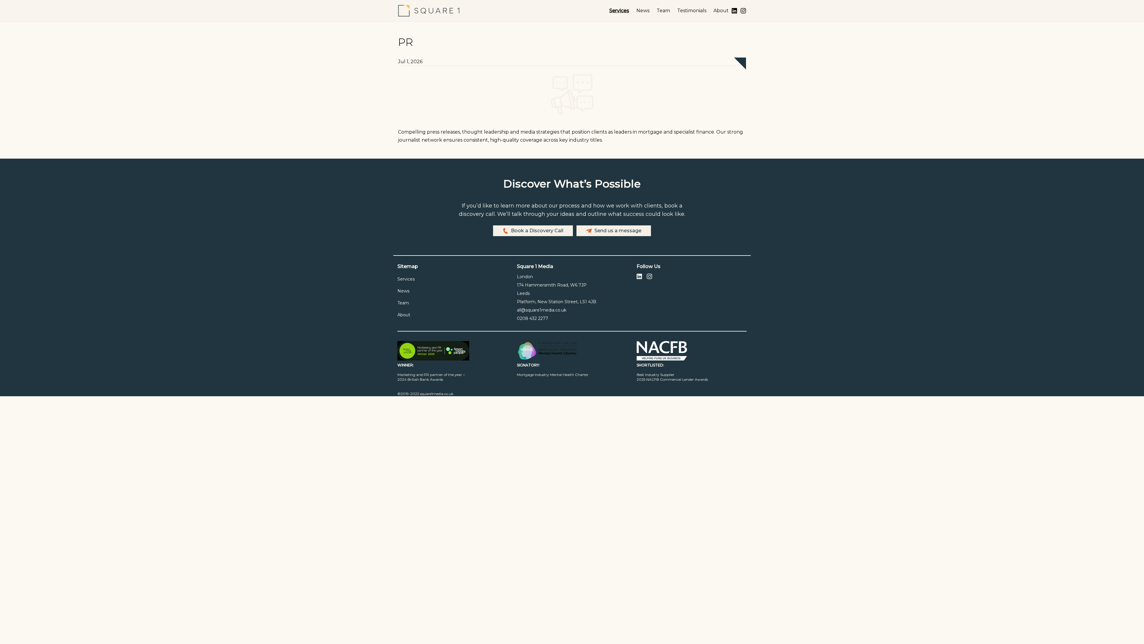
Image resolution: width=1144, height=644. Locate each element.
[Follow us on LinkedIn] (734, 10)
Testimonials (691, 10)
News (642, 10)
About (721, 10)
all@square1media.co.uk (541, 310)
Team (663, 10)
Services (619, 10)
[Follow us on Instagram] (743, 10)
